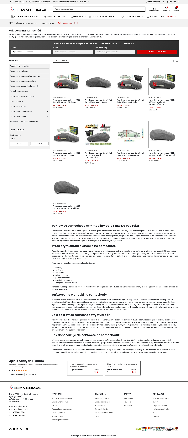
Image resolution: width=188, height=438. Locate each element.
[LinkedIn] (17, 429)
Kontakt (156, 416)
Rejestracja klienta (102, 398)
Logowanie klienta (102, 402)
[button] (176, 9)
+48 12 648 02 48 (19, 2)
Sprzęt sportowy (58, 413)
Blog (97, 416)
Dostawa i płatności (161, 398)
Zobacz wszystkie (17, 374)
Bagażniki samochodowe (62, 398)
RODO (155, 413)
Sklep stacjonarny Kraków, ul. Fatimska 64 (72, 2)
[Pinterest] (20, 429)
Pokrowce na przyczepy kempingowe (25, 76)
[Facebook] (10, 429)
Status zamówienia (156, 2)
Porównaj (174, 2)
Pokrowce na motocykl (19, 71)
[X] (27, 429)
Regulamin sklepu (160, 405)
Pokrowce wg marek (18, 116)
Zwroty (155, 402)
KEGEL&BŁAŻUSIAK (59, 98)
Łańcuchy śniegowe (60, 402)
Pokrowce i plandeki (47, 23)
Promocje (128, 405)
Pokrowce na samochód (19, 66)
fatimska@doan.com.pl (41, 2)
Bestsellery (128, 398)
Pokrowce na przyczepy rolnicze (23, 81)
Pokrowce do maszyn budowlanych (24, 86)
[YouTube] (14, 429)
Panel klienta (100, 405)
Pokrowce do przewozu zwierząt (23, 96)
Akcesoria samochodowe (26, 23)
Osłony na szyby (16, 101)
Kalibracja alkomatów (60, 420)
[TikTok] (23, 429)
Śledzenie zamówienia (104, 413)
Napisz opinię (31, 374)
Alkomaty (56, 405)
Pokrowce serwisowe (18, 106)
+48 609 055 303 (18, 415)
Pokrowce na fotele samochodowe (24, 121)
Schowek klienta (101, 409)
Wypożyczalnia (58, 416)
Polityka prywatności (161, 409)
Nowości (127, 402)
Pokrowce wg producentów (21, 111)
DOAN (11, 23)
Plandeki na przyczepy (19, 91)
